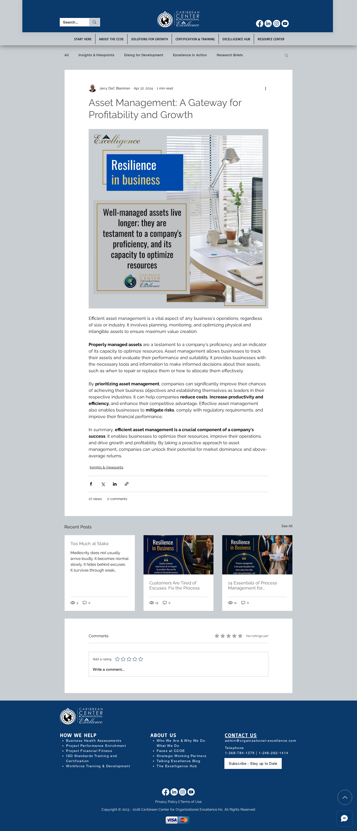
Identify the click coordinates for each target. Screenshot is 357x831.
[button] (233, 8)
